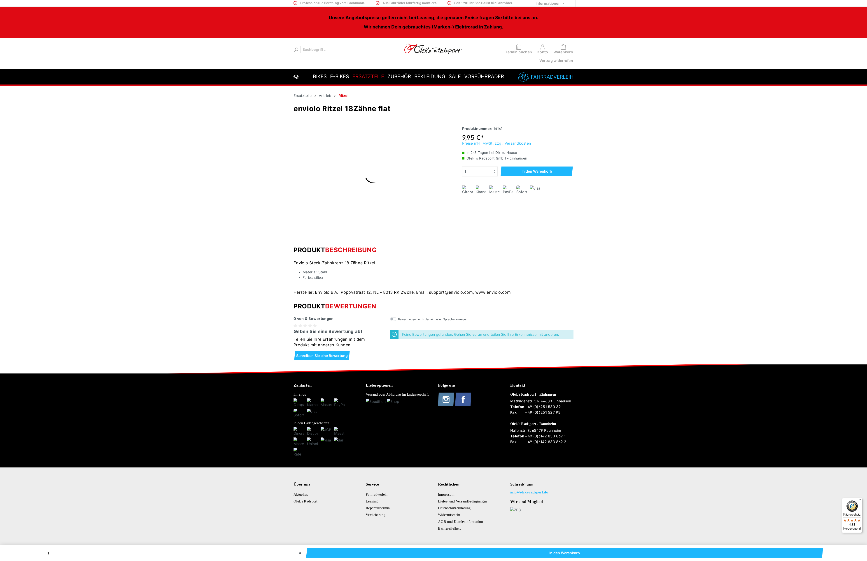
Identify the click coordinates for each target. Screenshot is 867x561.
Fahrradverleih (552, 77)
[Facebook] (463, 405)
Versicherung (375, 515)
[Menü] (859, 500)
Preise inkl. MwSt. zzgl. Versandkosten (496, 143)
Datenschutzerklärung (454, 508)
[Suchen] (295, 49)
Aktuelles (301, 494)
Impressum (446, 494)
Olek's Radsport (305, 501)
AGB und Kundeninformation (460, 521)
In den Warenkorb (537, 171)
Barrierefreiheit (449, 528)
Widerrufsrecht (449, 515)
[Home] (296, 77)
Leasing (372, 501)
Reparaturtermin (378, 508)
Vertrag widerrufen (556, 60)
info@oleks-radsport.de (529, 492)
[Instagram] (446, 405)
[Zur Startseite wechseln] (432, 48)
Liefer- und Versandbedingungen (462, 501)
